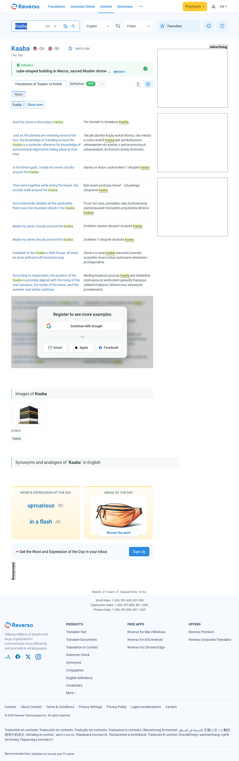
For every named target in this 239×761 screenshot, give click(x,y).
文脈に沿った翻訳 (217, 730)
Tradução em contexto (90, 730)
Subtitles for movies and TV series (53, 754)
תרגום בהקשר (64, 734)
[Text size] (7, 657)
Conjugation (75, 670)
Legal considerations (146, 706)
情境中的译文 (14, 734)
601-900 (138, 600)
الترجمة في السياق (191, 730)
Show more (35, 104)
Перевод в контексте (91, 734)
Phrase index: (102, 609)
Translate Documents (81, 639)
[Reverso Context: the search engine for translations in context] (25, 6)
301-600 (126, 600)
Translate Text (76, 632)
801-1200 (142, 605)
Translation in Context (82, 647)
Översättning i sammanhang (199, 734)
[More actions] (103, 84)
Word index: (103, 600)
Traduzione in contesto (124, 730)
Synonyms (73, 662)
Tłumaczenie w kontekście (127, 734)
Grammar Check (78, 655)
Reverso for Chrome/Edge (146, 647)
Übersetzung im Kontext (160, 730)
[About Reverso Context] (222, 26)
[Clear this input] (55, 26)
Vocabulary (74, 685)
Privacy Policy (116, 706)
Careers (171, 706)
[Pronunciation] (39, 48)
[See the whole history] (208, 26)
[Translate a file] (65, 26)
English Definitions (79, 678)
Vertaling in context (40, 734)
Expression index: (102, 605)
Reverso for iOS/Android (144, 639)
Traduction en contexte (21, 730)
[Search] (73, 26)
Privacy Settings (90, 706)
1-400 (118, 605)
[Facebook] (18, 657)
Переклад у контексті (36, 739)
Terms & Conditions (60, 706)
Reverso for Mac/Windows (146, 632)
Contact (10, 706)
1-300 (115, 600)
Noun (19, 94)
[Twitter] (28, 657)
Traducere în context (162, 734)
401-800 (128, 605)
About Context (31, 706)
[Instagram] (38, 657)
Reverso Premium (201, 632)
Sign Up (139, 552)
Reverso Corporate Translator (210, 639)
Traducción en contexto (56, 730)
